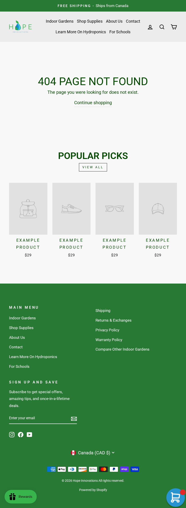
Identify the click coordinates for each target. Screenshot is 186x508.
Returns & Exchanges (113, 320)
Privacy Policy (107, 330)
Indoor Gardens (59, 21)
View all (93, 167)
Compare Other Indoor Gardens (122, 349)
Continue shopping (93, 102)
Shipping (102, 310)
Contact (133, 21)
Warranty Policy (108, 339)
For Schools (119, 31)
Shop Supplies (90, 21)
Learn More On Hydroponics (81, 31)
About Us (114, 21)
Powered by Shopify (93, 490)
